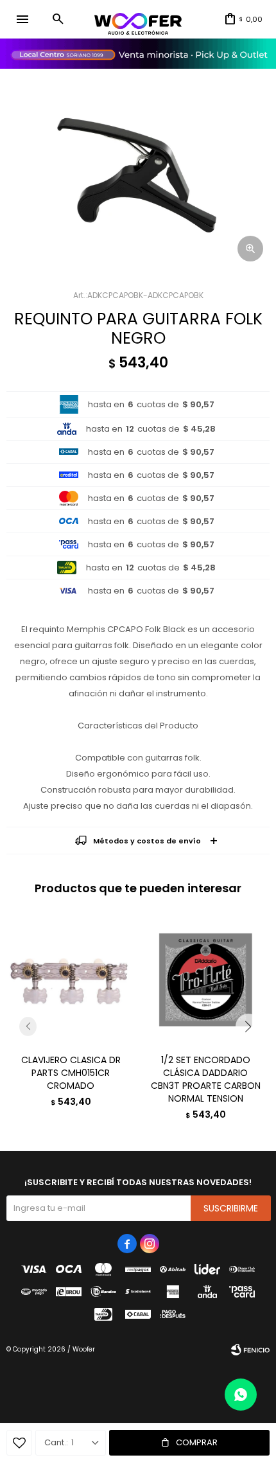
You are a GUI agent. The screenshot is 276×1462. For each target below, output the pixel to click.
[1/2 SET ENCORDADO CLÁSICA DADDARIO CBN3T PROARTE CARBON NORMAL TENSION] (205, 979)
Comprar (197, 1442)
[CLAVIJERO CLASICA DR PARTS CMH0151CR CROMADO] (70, 979)
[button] (58, 19)
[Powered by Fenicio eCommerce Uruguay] (250, 1349)
